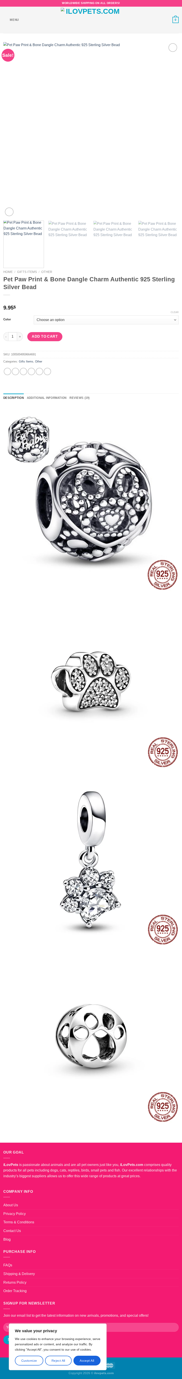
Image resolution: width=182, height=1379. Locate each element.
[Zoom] (9, 212)
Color (7, 319)
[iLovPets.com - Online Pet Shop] (91, 20)
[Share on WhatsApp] (7, 371)
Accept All (87, 1360)
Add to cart (45, 336)
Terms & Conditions (18, 1222)
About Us (10, 1205)
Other (46, 272)
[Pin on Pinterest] (39, 371)
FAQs (7, 1265)
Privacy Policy (14, 1214)
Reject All (58, 1360)
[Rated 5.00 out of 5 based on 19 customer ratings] (91, 300)
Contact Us (12, 1231)
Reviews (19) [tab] (79, 398)
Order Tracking (15, 1291)
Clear (175, 312)
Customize (29, 1360)
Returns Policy (14, 1282)
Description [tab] (13, 398)
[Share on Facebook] (15, 371)
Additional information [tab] (47, 398)
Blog (7, 1239)
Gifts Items (27, 272)
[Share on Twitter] (23, 371)
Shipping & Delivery (19, 1274)
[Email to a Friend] (31, 371)
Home (8, 272)
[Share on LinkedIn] (47, 371)
